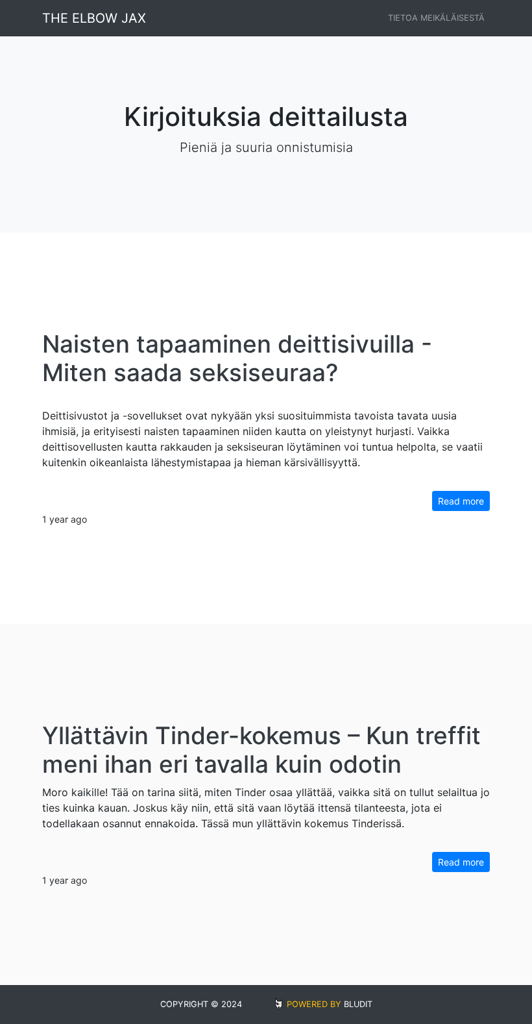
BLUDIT (358, 1004)
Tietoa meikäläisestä (436, 18)
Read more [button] (461, 500)
